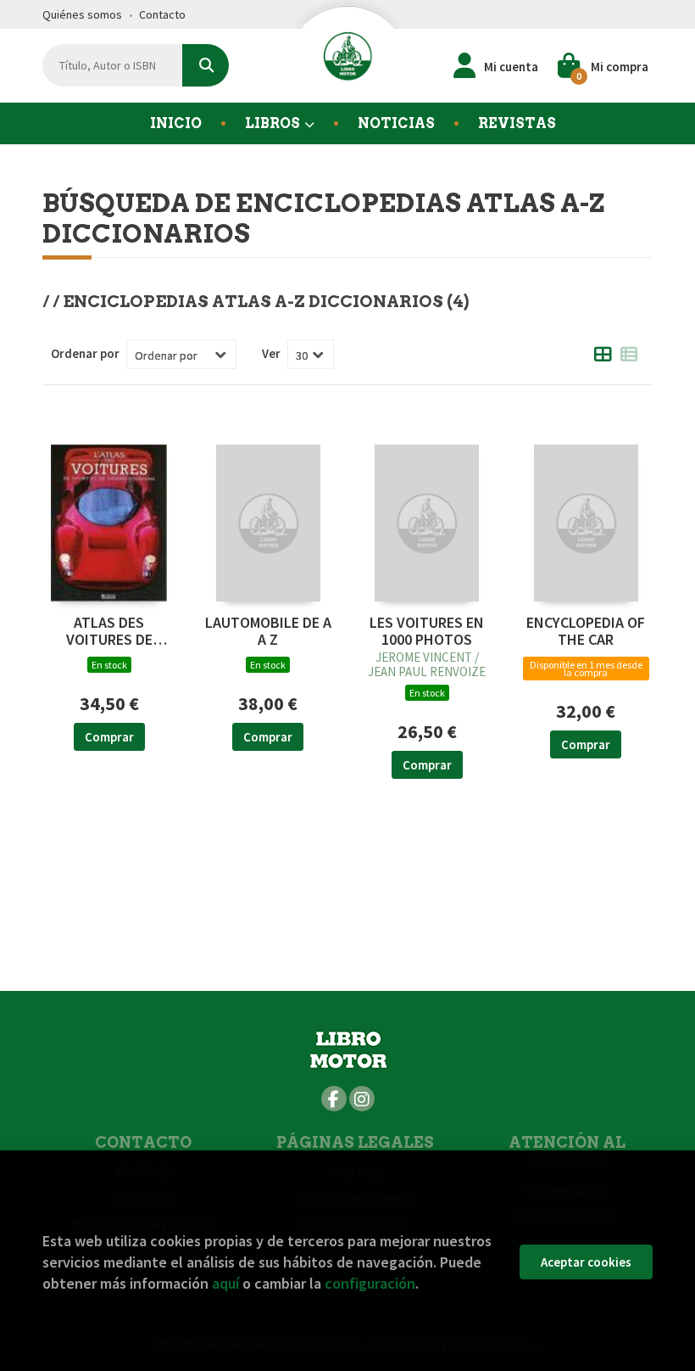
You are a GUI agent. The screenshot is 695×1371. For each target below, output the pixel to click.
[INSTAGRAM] (362, 1098)
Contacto (162, 14)
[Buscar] (205, 65)
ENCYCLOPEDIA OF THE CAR (585, 631)
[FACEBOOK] (334, 1098)
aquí (225, 1283)
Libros (274, 123)
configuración (370, 1283)
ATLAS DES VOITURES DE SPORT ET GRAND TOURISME (109, 631)
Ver (271, 353)
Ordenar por (85, 353)
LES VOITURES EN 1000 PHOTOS (427, 631)
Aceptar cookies (586, 1262)
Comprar (109, 737)
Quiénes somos (82, 14)
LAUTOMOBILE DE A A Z (268, 631)
